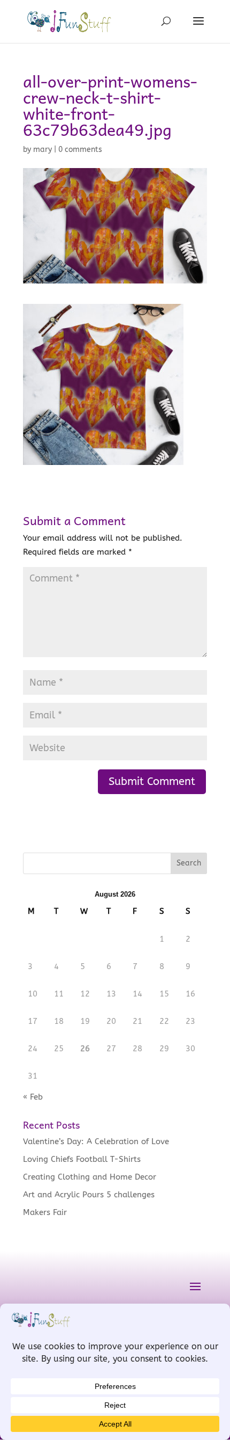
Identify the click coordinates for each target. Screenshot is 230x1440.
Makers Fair (45, 1212)
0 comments (80, 149)
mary (42, 149)
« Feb (33, 1097)
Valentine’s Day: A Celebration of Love (96, 1141)
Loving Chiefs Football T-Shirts (82, 1159)
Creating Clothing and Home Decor (89, 1177)
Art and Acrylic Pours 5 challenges (89, 1194)
